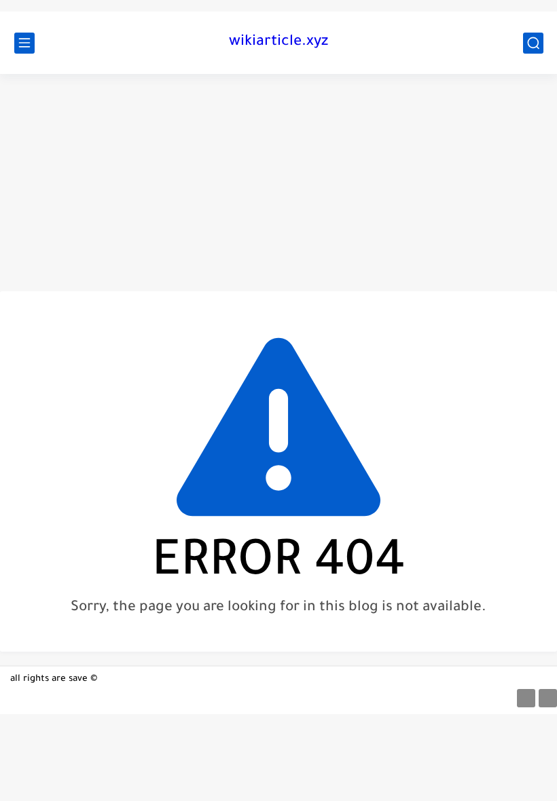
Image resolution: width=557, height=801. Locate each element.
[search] (533, 43)
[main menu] (24, 43)
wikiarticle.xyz (278, 43)
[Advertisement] (278, 183)
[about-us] (526, 698)
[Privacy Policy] (548, 698)
